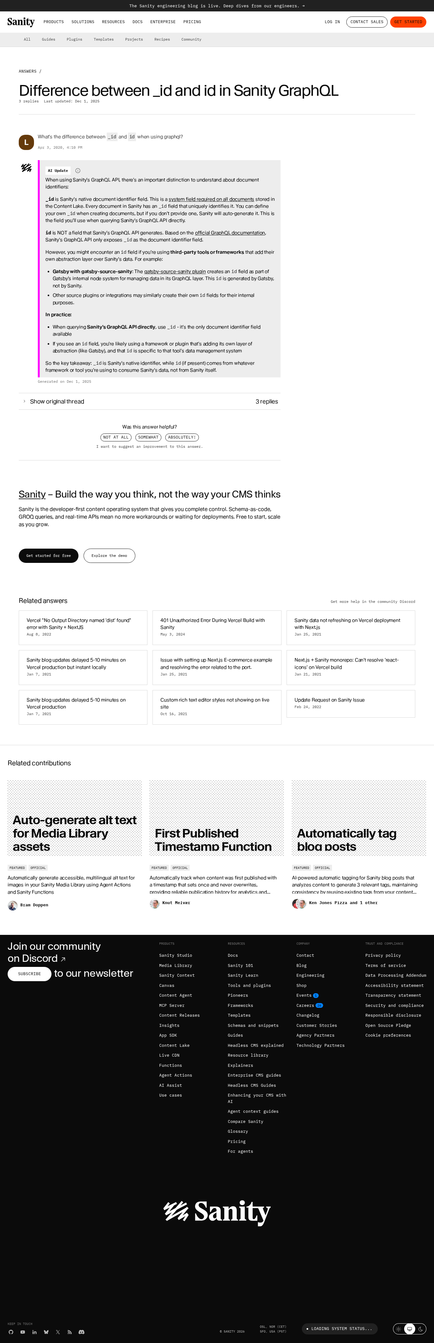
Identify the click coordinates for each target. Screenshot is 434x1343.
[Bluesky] (46, 1332)
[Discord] (81, 1332)
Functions (170, 1065)
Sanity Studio (175, 955)
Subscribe (29, 973)
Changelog (307, 1015)
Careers (305, 1005)
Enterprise (163, 21)
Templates (104, 39)
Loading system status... (341, 1328)
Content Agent (175, 995)
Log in (332, 21)
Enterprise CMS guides (254, 1075)
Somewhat (148, 437)
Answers (28, 71)
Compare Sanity (245, 1121)
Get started (408, 21)
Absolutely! (182, 437)
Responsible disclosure (393, 1015)
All (27, 39)
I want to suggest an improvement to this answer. (149, 446)
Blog (301, 965)
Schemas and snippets (253, 1025)
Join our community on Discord (54, 952)
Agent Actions (175, 1075)
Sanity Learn (243, 975)
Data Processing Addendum (395, 975)
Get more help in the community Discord (373, 601)
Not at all (116, 437)
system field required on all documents (211, 199)
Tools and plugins (249, 985)
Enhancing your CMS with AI (257, 1098)
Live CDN (169, 1055)
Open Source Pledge (388, 1025)
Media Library (175, 965)
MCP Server (172, 1005)
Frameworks (240, 1005)
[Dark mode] (420, 1328)
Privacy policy (383, 955)
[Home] (21, 22)
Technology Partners (320, 1045)
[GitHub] (11, 1332)
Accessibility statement (394, 985)
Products (54, 21)
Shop (301, 985)
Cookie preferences (388, 1035)
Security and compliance (394, 1005)
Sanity (32, 494)
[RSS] (69, 1332)
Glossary (238, 1131)
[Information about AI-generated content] (78, 170)
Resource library (248, 1055)
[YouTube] (22, 1332)
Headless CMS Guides (252, 1085)
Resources (113, 21)
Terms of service (385, 965)
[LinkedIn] (34, 1332)
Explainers (240, 1065)
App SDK (168, 1035)
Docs (137, 21)
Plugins (74, 39)
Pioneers (238, 995)
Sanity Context (177, 975)
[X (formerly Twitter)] (58, 1332)
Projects (134, 39)
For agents (240, 1151)
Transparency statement (393, 995)
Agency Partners (315, 1035)
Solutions (82, 21)
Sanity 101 (240, 965)
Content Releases (179, 1015)
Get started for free (48, 555)
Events (304, 995)
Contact (305, 955)
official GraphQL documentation (230, 233)
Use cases (170, 1095)
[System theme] (409, 1328)
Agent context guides (253, 1111)
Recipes (162, 39)
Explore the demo (109, 555)
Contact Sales (366, 21)
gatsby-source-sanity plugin (175, 271)
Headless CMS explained (256, 1045)
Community (191, 39)
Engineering (310, 975)
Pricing (192, 21)
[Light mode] (398, 1328)
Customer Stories (316, 1025)
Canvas (166, 985)
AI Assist (170, 1085)
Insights (169, 1025)
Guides (48, 39)
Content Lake (174, 1045)
